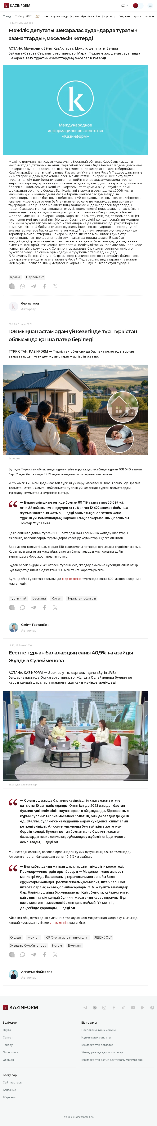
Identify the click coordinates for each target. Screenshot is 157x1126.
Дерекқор (109, 16)
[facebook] (114, 1007)
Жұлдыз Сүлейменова (28, 945)
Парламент (35, 277)
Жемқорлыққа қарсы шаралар (102, 1052)
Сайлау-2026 (23, 16)
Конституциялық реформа (61, 16)
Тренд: (7, 16)
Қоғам (15, 277)
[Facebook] (44, 287)
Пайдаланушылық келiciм (98, 1030)
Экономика (10, 1052)
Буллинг (75, 945)
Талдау (8, 1045)
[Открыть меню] (150, 6)
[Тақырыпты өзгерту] (138, 6)
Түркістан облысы (82, 598)
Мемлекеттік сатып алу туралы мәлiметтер (112, 1060)
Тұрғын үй (18, 598)
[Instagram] (12, 287)
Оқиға (7, 1030)
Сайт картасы (12, 1082)
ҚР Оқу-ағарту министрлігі (67, 937)
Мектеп (34, 937)
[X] (55, 287)
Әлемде (8, 1060)
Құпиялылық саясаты (96, 1037)
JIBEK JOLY (103, 937)
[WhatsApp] (23, 287)
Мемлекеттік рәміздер (97, 1045)
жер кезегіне (71, 579)
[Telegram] (33, 287)
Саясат (8, 1037)
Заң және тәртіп (130, 16)
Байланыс (9, 1090)
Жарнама (9, 1097)
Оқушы (16, 937)
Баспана (39, 598)
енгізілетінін (59, 922)
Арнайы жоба (90, 16)
